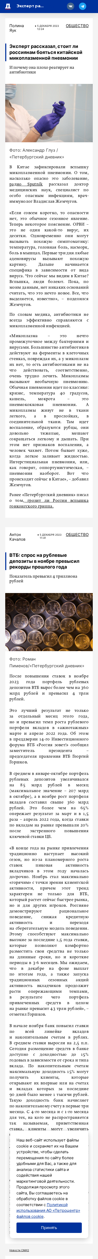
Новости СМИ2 (19, 1250)
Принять (49, 1227)
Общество (77, 25)
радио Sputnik (26, 184)
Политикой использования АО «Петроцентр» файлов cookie (48, 1210)
